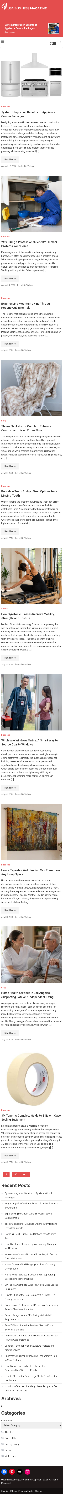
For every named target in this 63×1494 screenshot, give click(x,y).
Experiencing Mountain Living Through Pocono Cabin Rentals (28, 1215)
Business (5, 106)
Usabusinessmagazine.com (15, 1479)
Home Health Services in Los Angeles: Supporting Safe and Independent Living (30, 1276)
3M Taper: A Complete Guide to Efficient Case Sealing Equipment (31, 1287)
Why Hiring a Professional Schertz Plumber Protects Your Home (31, 1205)
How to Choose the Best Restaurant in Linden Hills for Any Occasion (30, 1297)
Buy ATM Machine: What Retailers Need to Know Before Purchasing (29, 1327)
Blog (3, 421)
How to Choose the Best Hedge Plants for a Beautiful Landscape (31, 1378)
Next (25, 1174)
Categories (6, 1420)
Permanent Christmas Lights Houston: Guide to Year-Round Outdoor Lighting (31, 1337)
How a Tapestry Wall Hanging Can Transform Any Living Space (30, 1266)
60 (16, 1174)
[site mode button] (53, 43)
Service (4, 608)
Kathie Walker (27, 166)
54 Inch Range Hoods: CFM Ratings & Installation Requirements (29, 1317)
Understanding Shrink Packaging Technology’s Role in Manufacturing (31, 1358)
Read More (10, 159)
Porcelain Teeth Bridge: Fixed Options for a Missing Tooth (30, 1236)
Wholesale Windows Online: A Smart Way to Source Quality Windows (31, 1256)
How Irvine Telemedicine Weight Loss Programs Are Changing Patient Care (31, 1388)
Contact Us (10, 1438)
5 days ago (7, 32)
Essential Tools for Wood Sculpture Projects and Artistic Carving (29, 1347)
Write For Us (11, 1456)
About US (9, 1432)
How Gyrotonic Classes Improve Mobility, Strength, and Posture (30, 1246)
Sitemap (9, 1450)
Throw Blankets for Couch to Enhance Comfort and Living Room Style (31, 1226)
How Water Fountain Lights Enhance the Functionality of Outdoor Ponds (25, 1368)
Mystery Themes (34, 1491)
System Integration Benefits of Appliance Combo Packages (29, 1195)
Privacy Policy (12, 1444)
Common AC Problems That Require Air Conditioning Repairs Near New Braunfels (31, 1307)
